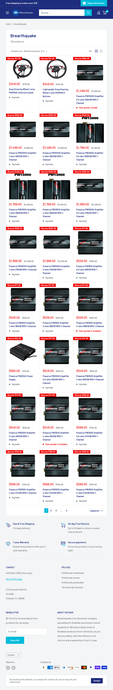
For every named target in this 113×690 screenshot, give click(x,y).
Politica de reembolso (73, 572)
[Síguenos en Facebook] (8, 668)
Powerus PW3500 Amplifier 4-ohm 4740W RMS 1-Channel (89, 493)
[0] (105, 12)
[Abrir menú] (7, 13)
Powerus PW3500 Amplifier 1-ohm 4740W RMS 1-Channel (22, 491)
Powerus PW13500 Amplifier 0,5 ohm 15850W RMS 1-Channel (89, 156)
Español (11, 655)
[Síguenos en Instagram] (13, 668)
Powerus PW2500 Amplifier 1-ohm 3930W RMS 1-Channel (90, 378)
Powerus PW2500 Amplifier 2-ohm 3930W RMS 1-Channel (22, 436)
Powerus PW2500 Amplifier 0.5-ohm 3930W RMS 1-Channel (56, 379)
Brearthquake (20, 24)
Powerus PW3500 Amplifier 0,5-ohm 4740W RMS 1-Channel (89, 436)
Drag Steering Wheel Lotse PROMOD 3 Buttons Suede (22, 91)
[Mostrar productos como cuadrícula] (96, 51)
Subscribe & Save (96, 3)
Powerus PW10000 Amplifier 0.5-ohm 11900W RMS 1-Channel (90, 99)
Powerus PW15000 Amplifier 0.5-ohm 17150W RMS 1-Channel (90, 213)
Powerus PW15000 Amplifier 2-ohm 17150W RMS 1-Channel (56, 269)
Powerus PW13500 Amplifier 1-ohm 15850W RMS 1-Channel (22, 213)
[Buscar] (88, 12)
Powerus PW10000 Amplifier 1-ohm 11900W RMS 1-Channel (22, 156)
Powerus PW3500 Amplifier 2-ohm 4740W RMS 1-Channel (56, 493)
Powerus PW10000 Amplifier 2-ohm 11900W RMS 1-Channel (56, 156)
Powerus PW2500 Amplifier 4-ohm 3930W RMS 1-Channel (56, 436)
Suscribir (15, 640)
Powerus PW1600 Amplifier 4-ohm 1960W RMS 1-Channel (90, 324)
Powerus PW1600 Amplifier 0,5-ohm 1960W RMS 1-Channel (89, 269)
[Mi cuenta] (98, 12)
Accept (97, 680)
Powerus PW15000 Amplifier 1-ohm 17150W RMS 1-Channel (23, 268)
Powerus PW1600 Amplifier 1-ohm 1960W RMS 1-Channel (22, 324)
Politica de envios (71, 577)
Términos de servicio (72, 587)
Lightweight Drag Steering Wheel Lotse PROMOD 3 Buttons (55, 93)
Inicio (8, 24)
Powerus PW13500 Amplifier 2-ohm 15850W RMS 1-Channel (56, 213)
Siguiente (94, 510)
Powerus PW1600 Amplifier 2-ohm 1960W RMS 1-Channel (56, 324)
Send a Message (14, 579)
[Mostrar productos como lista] (101, 51)
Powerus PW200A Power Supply (21, 378)
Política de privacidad (73, 582)
